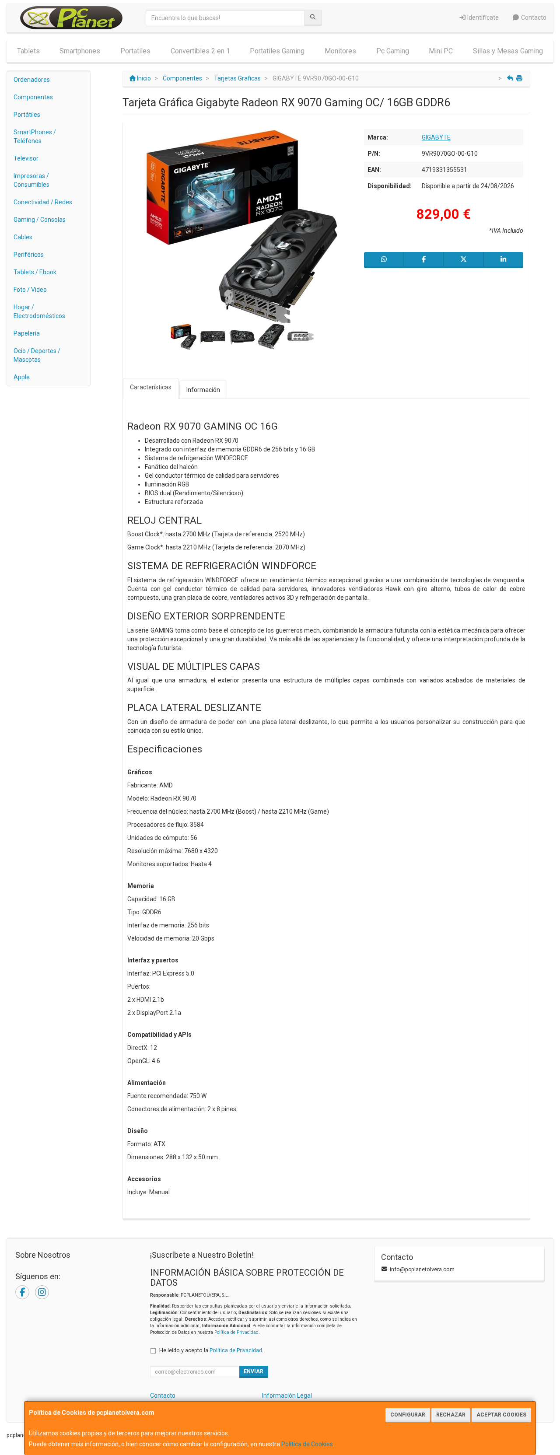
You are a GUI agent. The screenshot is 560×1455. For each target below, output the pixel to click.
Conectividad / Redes (43, 202)
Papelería (27, 333)
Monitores (340, 51)
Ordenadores (32, 79)
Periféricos (29, 254)
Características (151, 387)
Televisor (26, 158)
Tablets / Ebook (35, 272)
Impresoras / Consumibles (31, 180)
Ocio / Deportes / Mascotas (37, 355)
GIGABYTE (436, 137)
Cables (23, 237)
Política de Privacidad (236, 1332)
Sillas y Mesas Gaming (508, 51)
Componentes (33, 97)
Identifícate (482, 17)
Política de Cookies (307, 1444)
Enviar (253, 1371)
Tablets (28, 51)
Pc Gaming (392, 51)
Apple (22, 377)
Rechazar (451, 1415)
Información (203, 389)
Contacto (533, 17)
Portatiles (135, 51)
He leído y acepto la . (211, 1350)
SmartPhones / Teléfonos (35, 136)
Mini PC (441, 51)
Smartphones (80, 51)
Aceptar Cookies (501, 1415)
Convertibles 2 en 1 (200, 51)
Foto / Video (30, 289)
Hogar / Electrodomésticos (39, 311)
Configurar (407, 1415)
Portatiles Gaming (277, 51)
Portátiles (27, 114)
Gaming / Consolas (40, 219)
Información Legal (287, 1395)
